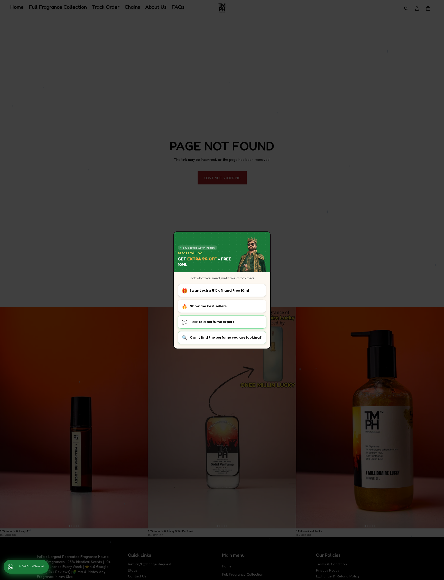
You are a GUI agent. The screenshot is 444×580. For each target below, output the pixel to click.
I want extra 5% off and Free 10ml (215, 290)
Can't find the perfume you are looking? (222, 338)
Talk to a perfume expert (208, 322)
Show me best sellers (204, 306)
